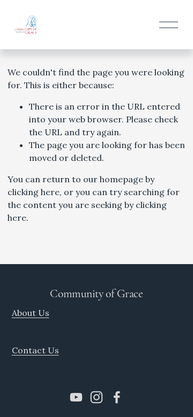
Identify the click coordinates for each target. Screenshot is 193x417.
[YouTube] (76, 397)
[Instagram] (96, 397)
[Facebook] (116, 397)
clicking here (34, 192)
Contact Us (35, 350)
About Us (30, 312)
